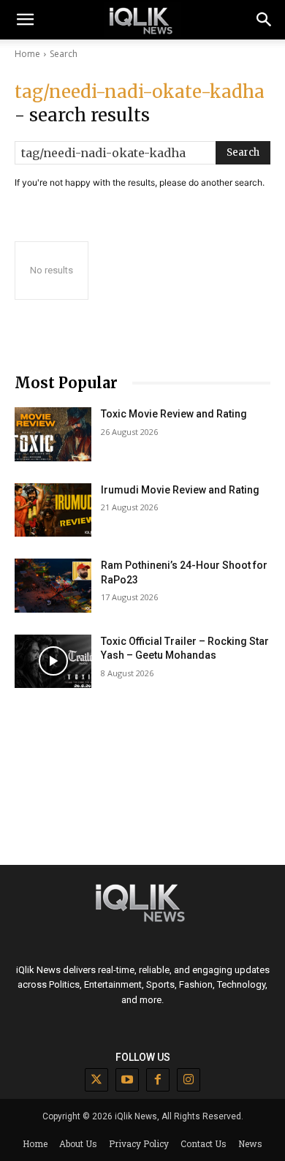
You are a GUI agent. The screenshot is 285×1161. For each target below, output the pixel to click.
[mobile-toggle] (24, 19)
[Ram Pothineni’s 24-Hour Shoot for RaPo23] (53, 586)
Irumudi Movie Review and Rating (180, 490)
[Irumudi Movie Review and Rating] (53, 510)
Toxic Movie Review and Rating (174, 414)
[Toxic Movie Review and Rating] (53, 434)
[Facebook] (158, 1080)
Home (27, 54)
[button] (264, 19)
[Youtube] (127, 1080)
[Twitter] (96, 1080)
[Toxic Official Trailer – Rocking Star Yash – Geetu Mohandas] (53, 662)
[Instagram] (188, 1080)
